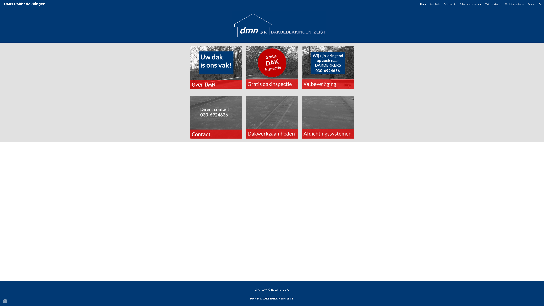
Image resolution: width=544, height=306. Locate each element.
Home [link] (423, 4)
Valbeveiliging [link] (491, 4)
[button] (540, 4)
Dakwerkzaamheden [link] (469, 4)
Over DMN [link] (435, 4)
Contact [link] (532, 4)
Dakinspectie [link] (450, 4)
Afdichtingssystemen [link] (514, 4)
